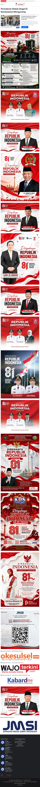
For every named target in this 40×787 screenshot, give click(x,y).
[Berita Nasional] (20, 4)
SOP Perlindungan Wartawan (18, 781)
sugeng (6, 755)
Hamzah (6, 741)
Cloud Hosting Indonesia (7, 748)
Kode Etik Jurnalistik (27, 781)
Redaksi (12, 781)
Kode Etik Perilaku (34, 781)
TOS (4, 781)
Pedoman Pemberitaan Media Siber (20, 783)
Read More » (25, 27)
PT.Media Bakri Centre (27, 780)
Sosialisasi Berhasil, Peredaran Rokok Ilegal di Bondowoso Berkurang (29, 18)
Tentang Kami (7, 781)
